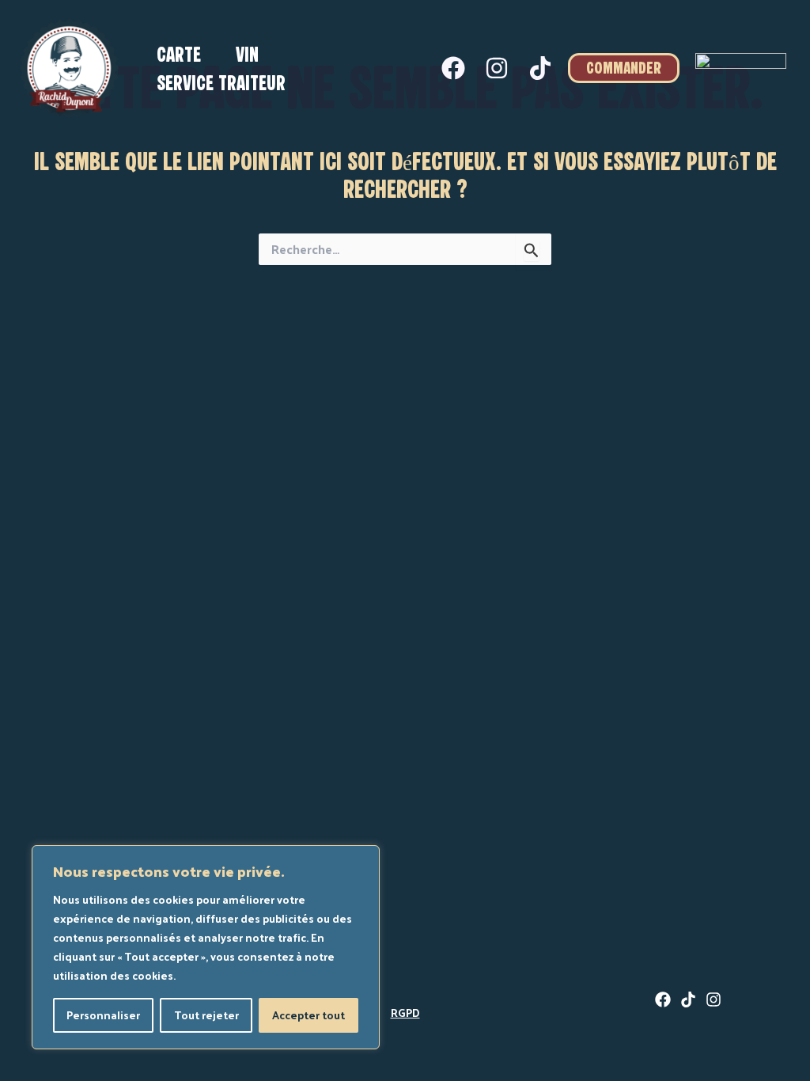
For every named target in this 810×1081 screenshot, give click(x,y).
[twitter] (688, 999)
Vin (247, 56)
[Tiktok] (540, 68)
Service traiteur (221, 84)
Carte (179, 56)
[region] (206, 947)
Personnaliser (103, 1015)
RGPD (405, 1012)
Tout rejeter (206, 1015)
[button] (623, 68)
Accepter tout (308, 1015)
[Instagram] (497, 68)
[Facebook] (453, 68)
